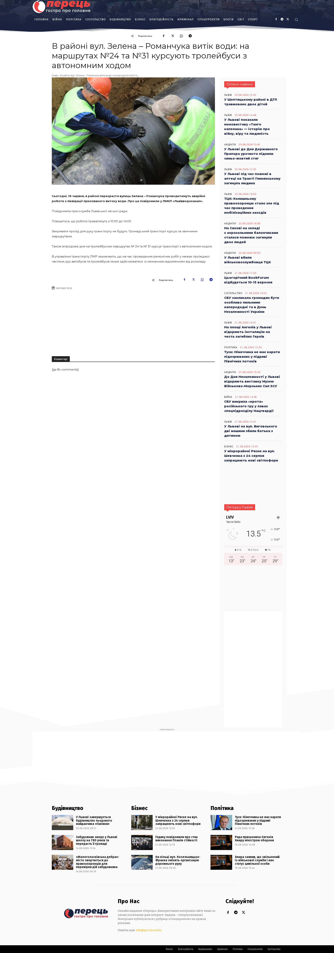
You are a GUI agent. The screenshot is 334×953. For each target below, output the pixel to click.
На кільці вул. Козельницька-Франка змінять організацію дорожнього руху (177, 860)
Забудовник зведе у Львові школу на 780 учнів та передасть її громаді (96, 840)
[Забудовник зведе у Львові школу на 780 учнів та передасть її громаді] (62, 842)
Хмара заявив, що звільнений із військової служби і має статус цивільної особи (257, 860)
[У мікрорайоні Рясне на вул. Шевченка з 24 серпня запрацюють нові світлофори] (142, 822)
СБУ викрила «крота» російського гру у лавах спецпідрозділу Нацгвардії (249, 406)
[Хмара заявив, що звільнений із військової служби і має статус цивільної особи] (221, 862)
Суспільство (233, 293)
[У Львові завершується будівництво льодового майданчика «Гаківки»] (62, 822)
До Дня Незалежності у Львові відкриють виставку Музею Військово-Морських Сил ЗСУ (252, 381)
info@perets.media (149, 930)
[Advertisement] (174, 321)
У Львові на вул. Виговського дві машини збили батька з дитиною (250, 431)
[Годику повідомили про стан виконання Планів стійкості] (142, 842)
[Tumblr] (282, 19)
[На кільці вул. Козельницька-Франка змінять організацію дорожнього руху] (142, 862)
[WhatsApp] (181, 36)
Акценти (230, 144)
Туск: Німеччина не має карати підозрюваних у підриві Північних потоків (252, 356)
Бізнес (228, 446)
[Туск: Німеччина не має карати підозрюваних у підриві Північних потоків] (221, 822)
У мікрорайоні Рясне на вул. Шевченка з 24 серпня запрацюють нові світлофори (251, 455)
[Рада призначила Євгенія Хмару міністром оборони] (221, 842)
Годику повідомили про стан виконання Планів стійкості (176, 838)
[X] (287, 19)
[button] (296, 19)
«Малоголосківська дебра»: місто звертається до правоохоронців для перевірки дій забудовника (97, 862)
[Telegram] (190, 36)
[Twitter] (243, 912)
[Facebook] (276, 19)
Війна (228, 397)
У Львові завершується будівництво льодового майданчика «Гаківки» (94, 820)
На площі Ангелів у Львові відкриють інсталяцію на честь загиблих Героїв (248, 331)
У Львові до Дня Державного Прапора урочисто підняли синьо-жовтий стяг (251, 153)
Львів (55, 75)
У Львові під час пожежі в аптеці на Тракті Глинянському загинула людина (252, 178)
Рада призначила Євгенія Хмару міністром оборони (254, 838)
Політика (230, 347)
